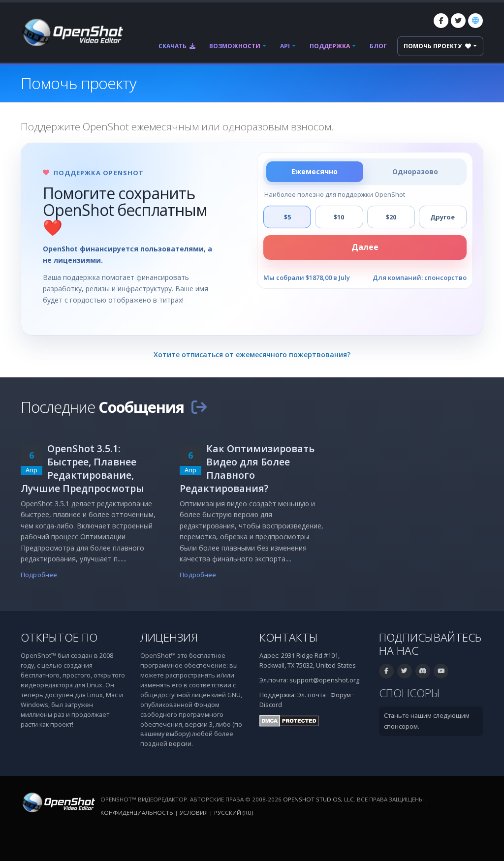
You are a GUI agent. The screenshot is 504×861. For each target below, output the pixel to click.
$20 (391, 217)
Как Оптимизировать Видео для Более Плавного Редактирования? (247, 468)
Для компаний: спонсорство (420, 277)
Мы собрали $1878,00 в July (306, 277)
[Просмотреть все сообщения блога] (198, 407)
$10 (339, 217)
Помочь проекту (433, 46)
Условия (194, 812)
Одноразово (415, 171)
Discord (270, 705)
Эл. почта (311, 695)
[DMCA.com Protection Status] (289, 720)
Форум (340, 695)
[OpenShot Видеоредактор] (58, 802)
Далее (364, 247)
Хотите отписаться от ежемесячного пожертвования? (252, 354)
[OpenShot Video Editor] (72, 31)
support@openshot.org (324, 680)
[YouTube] (441, 671)
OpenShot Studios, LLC (318, 799)
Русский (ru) (233, 812)
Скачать (173, 46)
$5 (287, 217)
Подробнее (39, 575)
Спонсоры (409, 693)
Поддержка (330, 46)
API (285, 46)
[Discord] (422, 671)
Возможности (234, 46)
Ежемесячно (314, 171)
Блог (378, 46)
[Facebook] (441, 20)
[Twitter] (458, 20)
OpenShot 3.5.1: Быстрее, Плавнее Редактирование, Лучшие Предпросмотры (82, 468)
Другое (442, 217)
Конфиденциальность (136, 812)
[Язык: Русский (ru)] (475, 20)
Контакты (288, 637)
